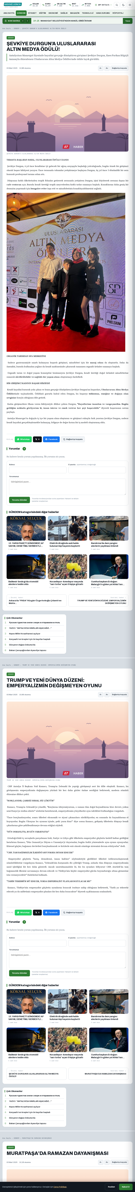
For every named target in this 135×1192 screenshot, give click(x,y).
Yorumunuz (14, 476)
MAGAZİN (74, 13)
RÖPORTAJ (118, 13)
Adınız (12, 465)
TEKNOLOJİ (87, 13)
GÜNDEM (21, 13)
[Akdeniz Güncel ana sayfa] (12, 4)
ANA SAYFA (9, 13)
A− (101, 68)
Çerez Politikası (60, 1187)
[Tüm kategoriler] (130, 5)
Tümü (127, 21)
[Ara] (116, 5)
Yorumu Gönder (19, 500)
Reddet (111, 1187)
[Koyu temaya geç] (123, 5)
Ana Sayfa (6, 28)
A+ (107, 68)
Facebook (53, 439)
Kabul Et (126, 1187)
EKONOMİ (53, 13)
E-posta (82, 465)
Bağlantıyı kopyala (119, 68)
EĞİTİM (42, 13)
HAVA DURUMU (103, 13)
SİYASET (32, 13)
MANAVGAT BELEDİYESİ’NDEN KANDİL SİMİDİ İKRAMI (62, 21)
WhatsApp (25, 439)
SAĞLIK (64, 13)
